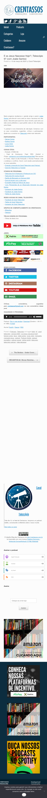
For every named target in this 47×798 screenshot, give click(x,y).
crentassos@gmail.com (16, 306)
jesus (15, 336)
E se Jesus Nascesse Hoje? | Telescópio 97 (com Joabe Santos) (23, 57)
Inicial (6, 27)
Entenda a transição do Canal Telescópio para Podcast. (22, 165)
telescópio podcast (10, 342)
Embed (12, 324)
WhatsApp (8, 210)
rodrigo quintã (26, 340)
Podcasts (20, 27)
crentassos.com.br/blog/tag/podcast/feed (22, 156)
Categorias (8, 33)
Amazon (22, 40)
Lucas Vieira (9, 144)
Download (27, 321)
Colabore (7, 40)
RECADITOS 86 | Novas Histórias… (23, 360)
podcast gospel (16, 340)
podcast (17, 338)
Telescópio (23, 133)
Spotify (11, 327)
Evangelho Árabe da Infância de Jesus (17, 182)
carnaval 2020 (15, 334)
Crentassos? (9, 47)
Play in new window (16, 321)
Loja (22, 33)
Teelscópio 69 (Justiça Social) (14, 176)
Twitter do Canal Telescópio (13, 202)
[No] (44, 791)
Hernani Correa (9, 139)
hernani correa (8, 336)
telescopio (34, 340)
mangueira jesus (9, 338)
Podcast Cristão (26, 338)
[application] (23, 317)
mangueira (38, 336)
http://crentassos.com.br (35, 537)
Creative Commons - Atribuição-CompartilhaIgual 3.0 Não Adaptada (24, 540)
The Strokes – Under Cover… (23, 352)
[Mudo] (34, 317)
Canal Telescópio (35, 61)
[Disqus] (23, 396)
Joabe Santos (9, 146)
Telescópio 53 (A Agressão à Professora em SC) (20, 173)
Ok (24, 795)
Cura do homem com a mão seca (15, 180)
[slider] (39, 317)
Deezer (17, 327)
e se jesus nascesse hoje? (29, 334)
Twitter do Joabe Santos (12, 194)
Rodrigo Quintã (9, 141)
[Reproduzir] (7, 317)
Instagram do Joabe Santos (14, 189)
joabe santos (22, 336)
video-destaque (21, 342)
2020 (33, 332)
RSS (21, 327)
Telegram (8, 212)
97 (36, 332)
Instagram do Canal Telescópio (15, 204)
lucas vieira (30, 336)
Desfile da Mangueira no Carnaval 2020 (17, 178)
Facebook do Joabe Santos (13, 192)
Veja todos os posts (10, 527)
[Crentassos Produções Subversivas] (23, 10)
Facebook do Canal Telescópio (14, 200)
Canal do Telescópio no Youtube (15, 168)
